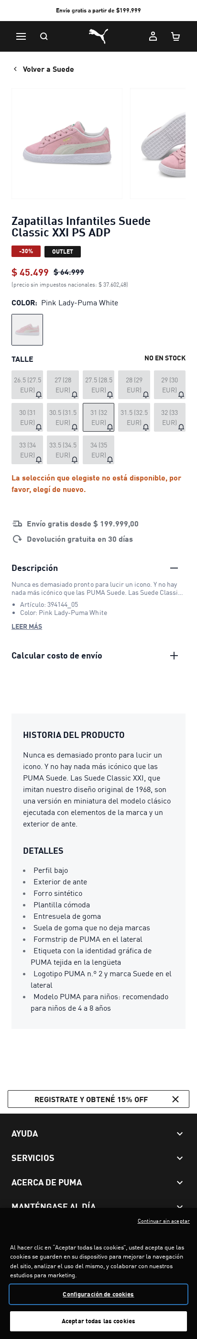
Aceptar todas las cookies (98, 1321)
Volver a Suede (48, 68)
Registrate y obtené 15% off (91, 1099)
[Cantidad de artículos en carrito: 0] (176, 36)
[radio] (27, 330)
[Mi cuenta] (153, 36)
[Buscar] (44, 36)
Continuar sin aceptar (164, 1220)
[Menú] (21, 36)
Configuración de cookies (98, 1294)
